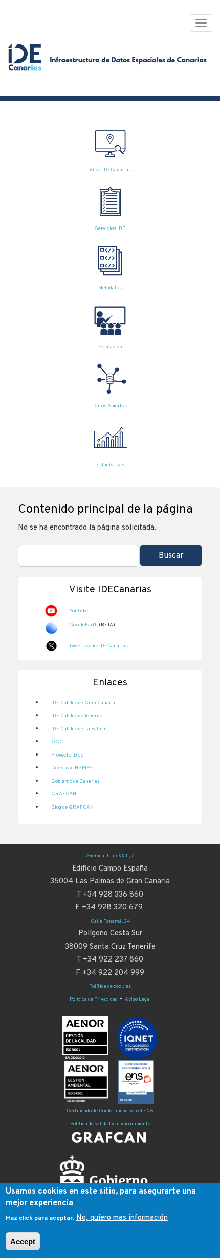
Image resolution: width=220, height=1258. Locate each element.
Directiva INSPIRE (72, 768)
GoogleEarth (83, 625)
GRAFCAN (63, 794)
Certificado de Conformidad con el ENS (110, 1111)
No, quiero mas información (122, 1218)
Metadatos (110, 288)
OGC (57, 742)
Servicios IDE (110, 228)
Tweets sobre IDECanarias (98, 646)
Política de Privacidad (94, 999)
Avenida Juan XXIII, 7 (110, 856)
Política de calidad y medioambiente (110, 1123)
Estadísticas (110, 465)
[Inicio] (109, 62)
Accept (22, 1241)
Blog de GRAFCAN (72, 807)
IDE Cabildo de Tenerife (76, 716)
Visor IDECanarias (110, 170)
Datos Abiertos (110, 406)
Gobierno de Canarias (75, 781)
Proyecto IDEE (67, 755)
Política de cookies (110, 986)
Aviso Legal (138, 999)
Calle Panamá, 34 (110, 921)
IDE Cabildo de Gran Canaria (83, 703)
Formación (110, 347)
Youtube (78, 611)
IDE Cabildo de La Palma (78, 729)
